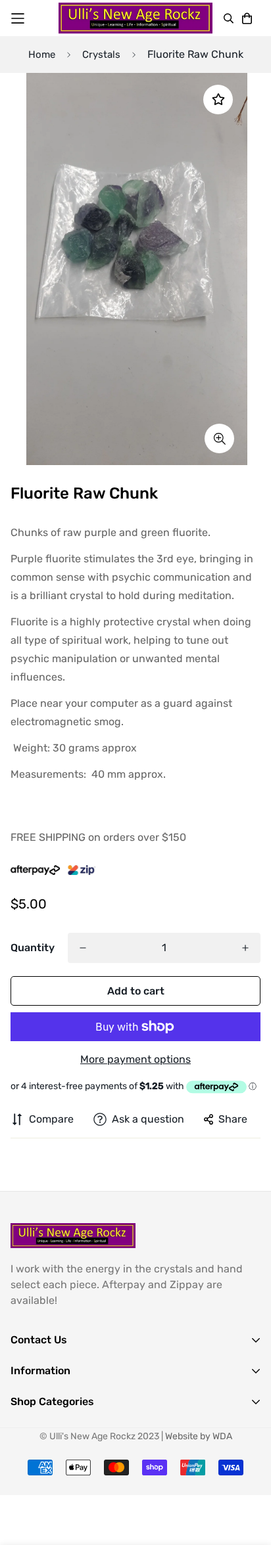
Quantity (33, 947)
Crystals (101, 54)
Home (41, 54)
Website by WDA (198, 1436)
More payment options (135, 1059)
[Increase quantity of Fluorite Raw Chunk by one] (245, 948)
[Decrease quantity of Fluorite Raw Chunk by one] (83, 948)
